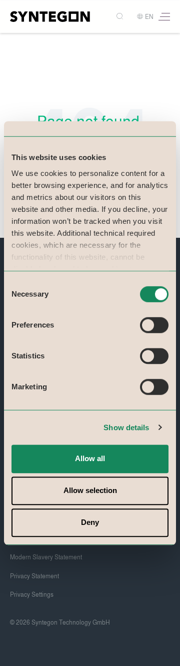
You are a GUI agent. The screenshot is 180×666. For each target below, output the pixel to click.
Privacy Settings (32, 594)
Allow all (90, 458)
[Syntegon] (50, 16)
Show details (126, 427)
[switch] (154, 325)
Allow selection (90, 490)
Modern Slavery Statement (46, 557)
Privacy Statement (34, 576)
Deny (90, 522)
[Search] (120, 16)
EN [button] (149, 16)
